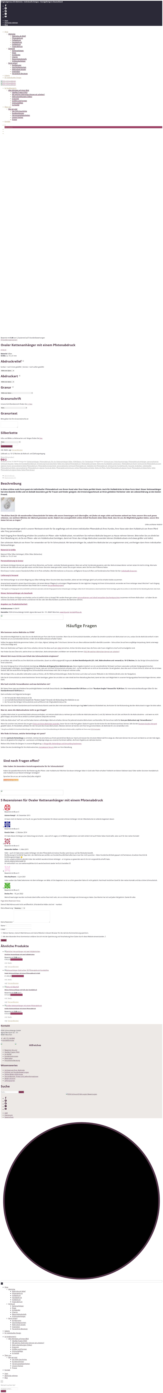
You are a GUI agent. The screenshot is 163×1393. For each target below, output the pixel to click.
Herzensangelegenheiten (21, 115)
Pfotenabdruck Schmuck (65, 468)
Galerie (7, 76)
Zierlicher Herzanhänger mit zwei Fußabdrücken (20, 954)
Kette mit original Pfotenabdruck (69, 464)
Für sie (53, 462)
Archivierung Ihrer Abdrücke (15, 1070)
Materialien (9, 1058)
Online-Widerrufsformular (14, 1074)
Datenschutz (9, 1117)
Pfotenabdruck (17, 38)
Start (6, 21)
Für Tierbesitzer (87, 462)
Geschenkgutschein (19, 67)
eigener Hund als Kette (47, 468)
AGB (6, 1113)
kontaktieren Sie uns (46, 747)
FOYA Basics (77, 462)
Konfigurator (16, 65)
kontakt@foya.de (76, 612)
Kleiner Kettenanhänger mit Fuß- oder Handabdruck (21, 990)
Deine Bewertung (7, 908)
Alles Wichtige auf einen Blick (18, 90)
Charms (15, 57)
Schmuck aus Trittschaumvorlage (116, 462)
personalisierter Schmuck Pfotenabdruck (71, 466)
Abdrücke (11, 34)
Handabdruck (17, 42)
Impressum (9, 1115)
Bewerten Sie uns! (11, 1050)
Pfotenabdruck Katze (88, 464)
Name (3, 926)
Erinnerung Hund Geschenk (47, 464)
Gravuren (15, 99)
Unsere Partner (17, 117)
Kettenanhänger (18, 51)
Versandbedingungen (55, 585)
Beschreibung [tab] (9, 476)
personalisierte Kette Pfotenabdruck (24, 466)
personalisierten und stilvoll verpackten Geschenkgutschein (98, 598)
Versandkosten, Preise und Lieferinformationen (21, 1076)
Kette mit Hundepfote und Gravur (109, 464)
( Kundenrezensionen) (9, 340)
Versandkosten (17, 450)
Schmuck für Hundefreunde (118, 466)
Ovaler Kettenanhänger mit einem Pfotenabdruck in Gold (22, 973)
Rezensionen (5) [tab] (10, 478)
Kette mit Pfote (100, 468)
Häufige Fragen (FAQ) (19, 92)
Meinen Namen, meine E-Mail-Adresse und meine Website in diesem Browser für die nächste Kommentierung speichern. (46, 933)
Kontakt (7, 121)
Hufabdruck (16, 44)
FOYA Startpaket (95, 729)
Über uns (8, 107)
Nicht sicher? (13, 63)
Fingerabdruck (17, 46)
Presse (14, 119)
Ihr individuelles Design (13, 78)
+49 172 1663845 (9, 1038)
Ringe (14, 53)
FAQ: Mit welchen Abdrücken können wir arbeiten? (101, 652)
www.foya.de (64, 612)
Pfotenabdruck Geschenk (47, 466)
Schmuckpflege (17, 103)
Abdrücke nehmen (11, 23)
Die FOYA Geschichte (19, 111)
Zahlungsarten (10, 1081)
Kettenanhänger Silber (64, 462)
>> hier (29, 404)
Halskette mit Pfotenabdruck (97, 466)
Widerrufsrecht (10, 1078)
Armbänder (16, 55)
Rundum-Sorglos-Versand (147, 724)
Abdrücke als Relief (19, 36)
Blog (6, 25)
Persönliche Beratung (20, 73)
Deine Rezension (7, 922)
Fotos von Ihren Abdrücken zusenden (46, 724)
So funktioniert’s (10, 88)
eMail (59, 648)
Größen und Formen (19, 101)
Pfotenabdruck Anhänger (137, 462)
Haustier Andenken (135, 466)
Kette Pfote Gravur (28, 470)
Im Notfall (15, 105)
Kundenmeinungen (11, 1056)
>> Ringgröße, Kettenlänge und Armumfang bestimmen (61, 744)
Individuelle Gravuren (129, 571)
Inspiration (16, 71)
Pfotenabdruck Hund (129, 464)
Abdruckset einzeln (19, 69)
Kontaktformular (8, 1040)
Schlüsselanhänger (19, 61)
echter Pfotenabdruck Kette (84, 468)
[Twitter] (4, 460)
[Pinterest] (6, 459)
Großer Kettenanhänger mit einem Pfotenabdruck (20, 1008)
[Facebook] (2, 459)
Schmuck (11, 48)
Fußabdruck (16, 40)
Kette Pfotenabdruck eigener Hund (118, 468)
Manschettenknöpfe (19, 59)
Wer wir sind (12, 109)
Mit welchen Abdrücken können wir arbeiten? (28, 94)
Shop (6, 32)
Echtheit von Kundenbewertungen (17, 1072)
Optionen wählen (16, 959)
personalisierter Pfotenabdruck (27, 468)
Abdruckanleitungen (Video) (22, 96)
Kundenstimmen (18, 113)
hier (41, 438)
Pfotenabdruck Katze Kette (141, 468)
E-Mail (3, 929)
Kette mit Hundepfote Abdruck (25, 464)
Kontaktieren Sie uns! (10, 780)
